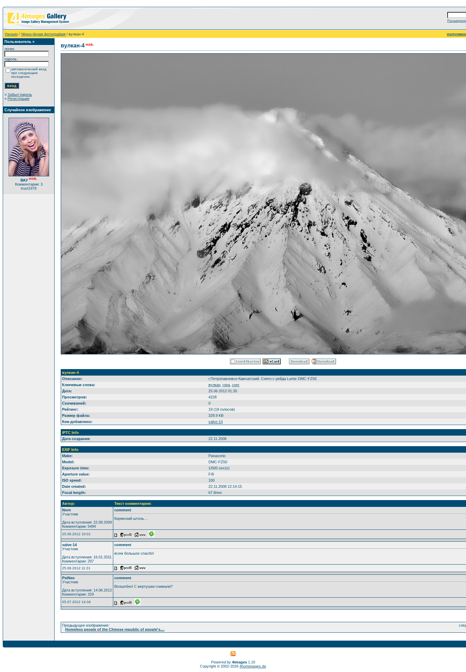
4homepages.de (252, 666)
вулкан (214, 385)
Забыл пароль (20, 94)
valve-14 (215, 422)
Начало (11, 34)
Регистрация (18, 99)
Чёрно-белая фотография (43, 34)
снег (235, 385)
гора (226, 385)
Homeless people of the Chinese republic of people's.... (114, 629)
